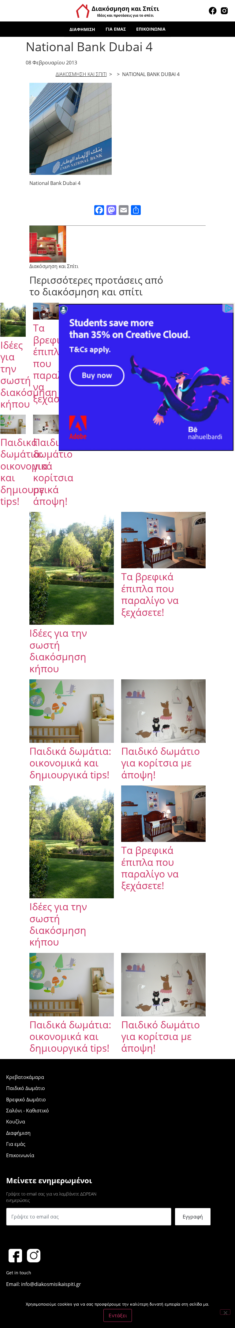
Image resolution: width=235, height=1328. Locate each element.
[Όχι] (225, 1312)
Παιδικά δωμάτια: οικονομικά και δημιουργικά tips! (70, 762)
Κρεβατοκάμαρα (25, 1077)
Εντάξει (118, 1315)
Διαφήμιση (82, 29)
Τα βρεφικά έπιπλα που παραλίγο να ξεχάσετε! (150, 594)
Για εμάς (116, 29)
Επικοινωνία (151, 29)
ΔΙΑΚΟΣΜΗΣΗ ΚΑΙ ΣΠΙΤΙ (81, 74)
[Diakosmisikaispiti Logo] (117, 10)
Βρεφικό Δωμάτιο (26, 1099)
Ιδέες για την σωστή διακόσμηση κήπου (28, 374)
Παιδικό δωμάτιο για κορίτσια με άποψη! (53, 472)
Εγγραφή (193, 1216)
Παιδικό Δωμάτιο (25, 1088)
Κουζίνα (15, 1121)
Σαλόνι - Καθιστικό (27, 1110)
